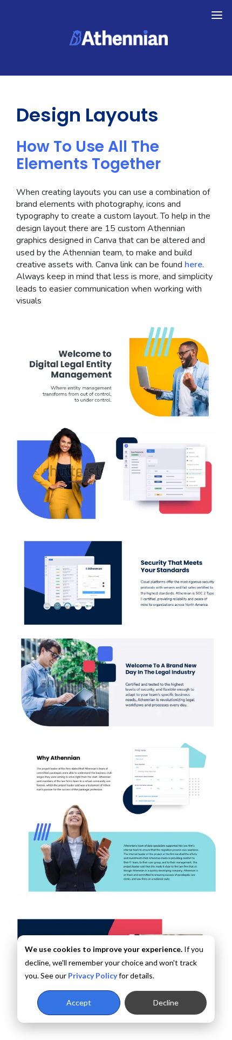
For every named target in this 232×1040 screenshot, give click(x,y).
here (193, 265)
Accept (78, 1002)
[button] (216, 15)
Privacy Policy (92, 975)
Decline (166, 1002)
